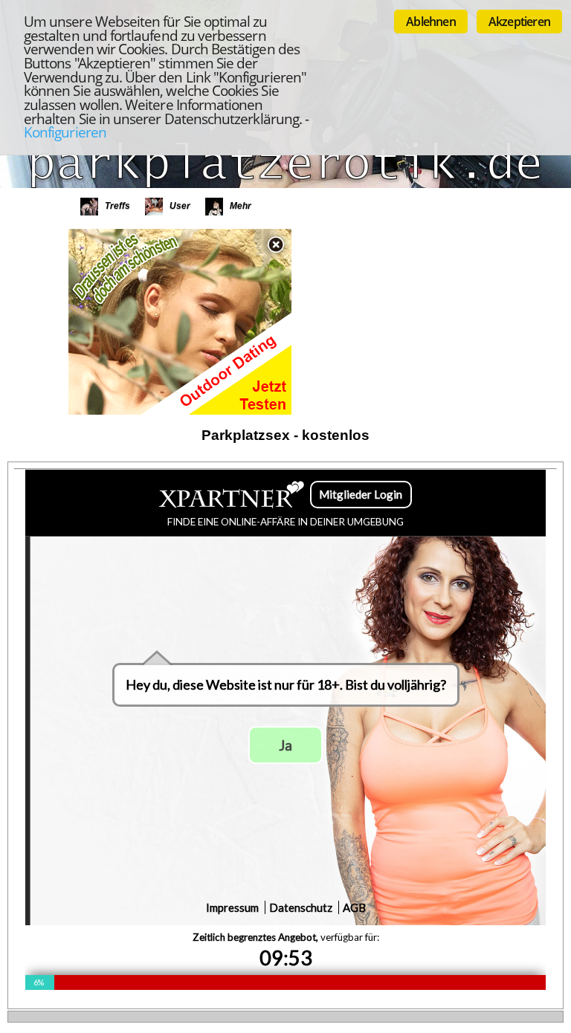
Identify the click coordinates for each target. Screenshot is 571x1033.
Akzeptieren (519, 21)
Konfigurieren (65, 132)
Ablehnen (431, 21)
